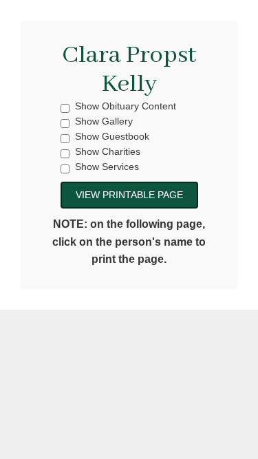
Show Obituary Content (125, 106)
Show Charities (107, 152)
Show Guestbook (112, 136)
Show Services (107, 167)
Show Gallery (104, 121)
